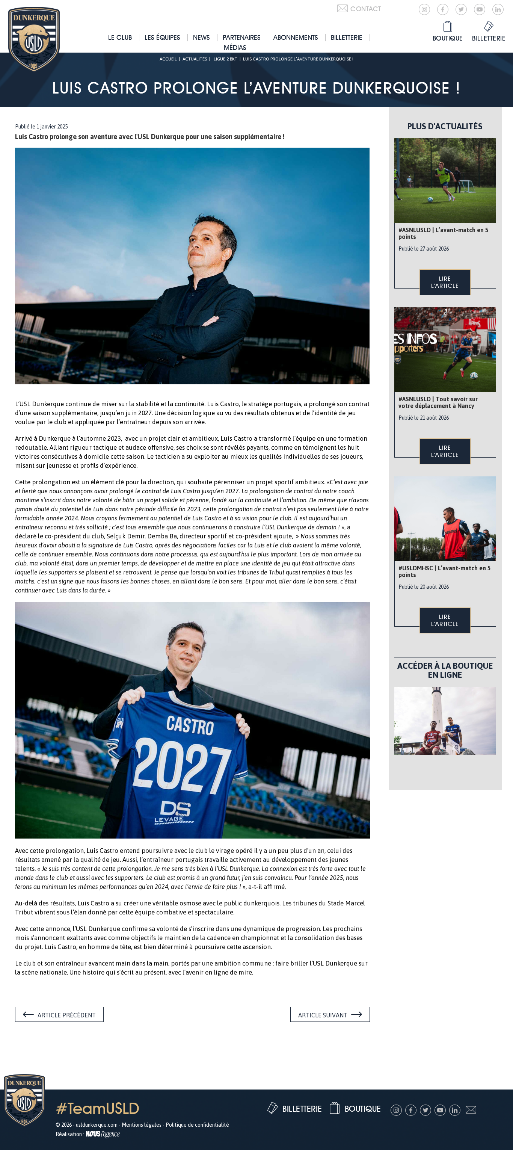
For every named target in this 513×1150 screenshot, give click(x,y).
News (201, 37)
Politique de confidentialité (197, 1125)
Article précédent (67, 1015)
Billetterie (346, 37)
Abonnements (295, 37)
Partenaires (242, 37)
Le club (120, 37)
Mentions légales (141, 1125)
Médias (235, 47)
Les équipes (162, 37)
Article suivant (322, 1015)
